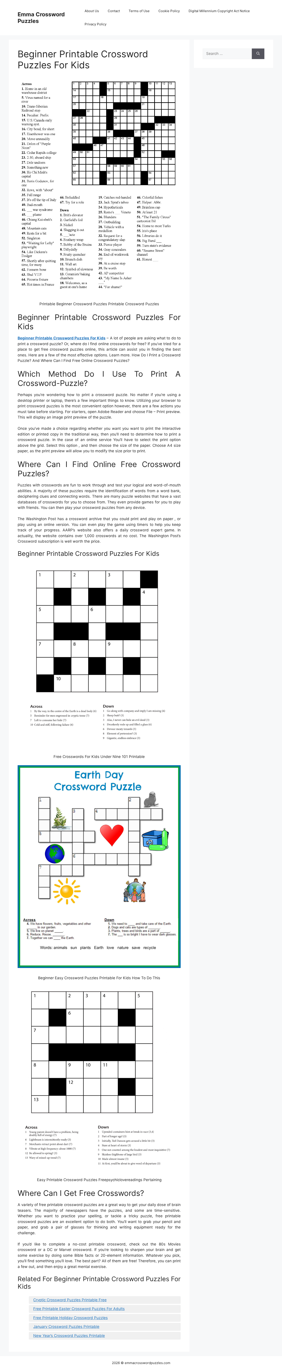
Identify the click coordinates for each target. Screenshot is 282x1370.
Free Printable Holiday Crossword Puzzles (70, 1318)
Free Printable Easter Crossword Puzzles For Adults (79, 1309)
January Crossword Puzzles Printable (66, 1326)
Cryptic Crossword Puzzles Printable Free (70, 1300)
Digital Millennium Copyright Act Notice (219, 11)
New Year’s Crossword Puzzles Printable (69, 1335)
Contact (114, 11)
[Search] (258, 53)
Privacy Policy (95, 24)
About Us (92, 11)
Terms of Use (139, 11)
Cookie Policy (169, 11)
